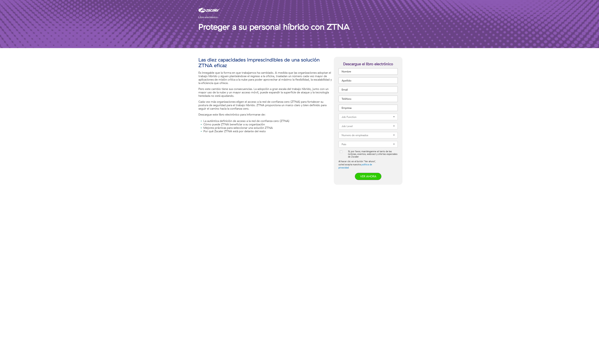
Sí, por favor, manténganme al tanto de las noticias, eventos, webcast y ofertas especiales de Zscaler (372, 154)
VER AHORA (368, 176)
